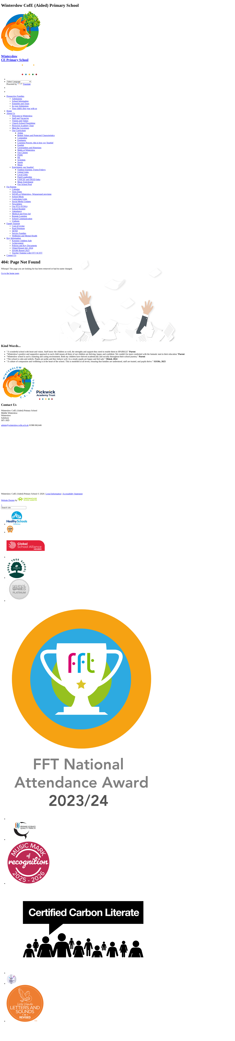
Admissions (17, 99)
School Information (20, 101)
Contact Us (11, 255)
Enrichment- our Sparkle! (23, 167)
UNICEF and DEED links (28, 179)
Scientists (21, 160)
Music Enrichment (25, 182)
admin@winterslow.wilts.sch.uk (15, 425)
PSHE (20, 155)
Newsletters (17, 204)
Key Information (14, 238)
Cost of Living (18, 226)
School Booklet (18, 209)
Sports (20, 162)
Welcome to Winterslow (22, 116)
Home (9, 111)
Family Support (13, 223)
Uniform (15, 221)
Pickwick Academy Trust (23, 125)
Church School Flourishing (23, 123)
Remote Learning (19, 216)
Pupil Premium (18, 228)
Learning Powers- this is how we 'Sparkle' (35, 143)
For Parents (11, 187)
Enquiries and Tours (20, 103)
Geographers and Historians (29, 147)
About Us (11, 113)
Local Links (22, 174)
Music (20, 165)
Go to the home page (10, 273)
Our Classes (22, 152)
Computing (22, 138)
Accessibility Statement (73, 494)
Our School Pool (24, 184)
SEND (15, 231)
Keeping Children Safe (22, 241)
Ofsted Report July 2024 (22, 248)
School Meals (18, 196)
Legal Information (53, 494)
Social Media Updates (21, 201)
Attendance (17, 211)
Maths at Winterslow (26, 150)
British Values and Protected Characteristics (36, 135)
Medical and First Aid (21, 214)
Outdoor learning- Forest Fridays (31, 170)
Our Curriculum (19, 130)
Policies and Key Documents (24, 245)
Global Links (23, 172)
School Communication (22, 218)
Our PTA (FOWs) (19, 206)
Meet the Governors (20, 128)
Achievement (17, 243)
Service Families (19, 233)
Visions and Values (20, 121)
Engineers (21, 140)
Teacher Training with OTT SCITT (27, 253)
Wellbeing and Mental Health (24, 236)
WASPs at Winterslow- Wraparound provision (31, 194)
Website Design (8, 500)
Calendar (16, 189)
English (20, 145)
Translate (27, 84)
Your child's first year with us (24, 108)
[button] (7, 88)
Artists (20, 133)
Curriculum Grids (19, 199)
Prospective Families (15, 96)
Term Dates (17, 192)
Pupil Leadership (24, 177)
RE (18, 157)
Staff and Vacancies (20, 118)
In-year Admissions (20, 106)
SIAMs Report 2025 (21, 250)
